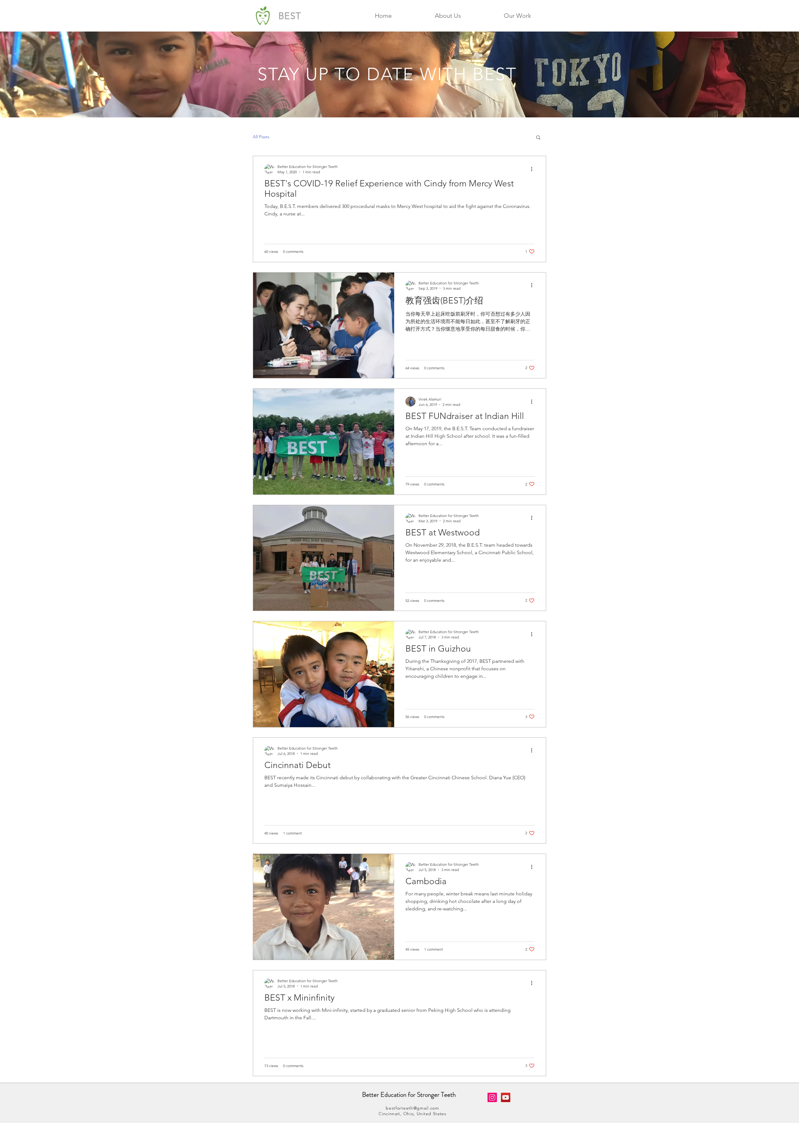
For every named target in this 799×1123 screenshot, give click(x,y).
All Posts (261, 137)
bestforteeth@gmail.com (412, 1108)
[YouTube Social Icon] (505, 1097)
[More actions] (533, 169)
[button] (447, 15)
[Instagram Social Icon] (492, 1097)
